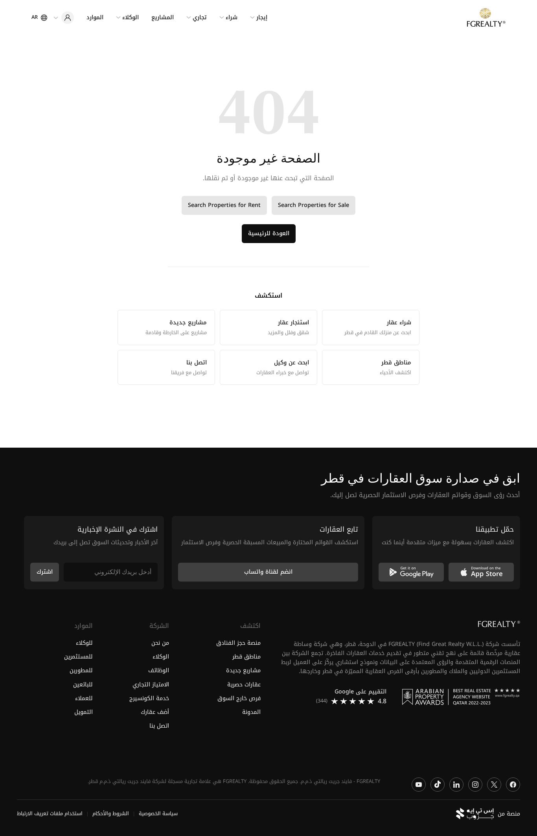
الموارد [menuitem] (94, 17)
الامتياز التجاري (150, 684)
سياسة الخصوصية (158, 814)
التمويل (83, 712)
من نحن (160, 643)
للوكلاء (84, 643)
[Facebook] (513, 784)
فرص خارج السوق (239, 698)
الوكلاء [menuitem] (130, 17)
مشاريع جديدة (243, 670)
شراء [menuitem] (231, 17)
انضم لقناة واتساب (268, 572)
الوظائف (158, 670)
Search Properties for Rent (224, 205)
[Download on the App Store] (481, 572)
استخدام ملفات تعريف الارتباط (50, 814)
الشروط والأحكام (110, 814)
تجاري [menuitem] (200, 17)
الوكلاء (161, 657)
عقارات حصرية (244, 684)
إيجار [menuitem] (261, 17)
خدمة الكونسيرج (149, 698)
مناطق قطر (246, 657)
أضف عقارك (155, 712)
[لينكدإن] (456, 784)
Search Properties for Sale (313, 205)
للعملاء (84, 698)
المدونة (251, 712)
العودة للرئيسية (268, 233)
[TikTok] (437, 784)
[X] (494, 784)
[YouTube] (419, 784)
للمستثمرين (78, 657)
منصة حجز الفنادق (238, 643)
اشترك (45, 572)
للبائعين (83, 684)
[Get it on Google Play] (411, 572)
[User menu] (63, 17)
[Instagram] (475, 784)
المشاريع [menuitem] (162, 17)
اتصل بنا (159, 725)
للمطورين (81, 670)
